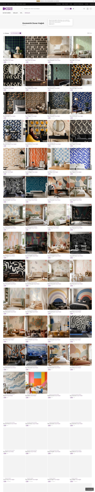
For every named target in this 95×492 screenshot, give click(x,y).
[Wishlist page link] (84, 8)
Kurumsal (58, 4)
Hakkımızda (92, 4)
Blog (71, 4)
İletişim (86, 4)
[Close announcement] (93, 1)
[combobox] (47, 9)
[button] (7, 13)
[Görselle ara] (73, 9)
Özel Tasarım (65, 4)
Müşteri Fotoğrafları (78, 4)
